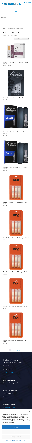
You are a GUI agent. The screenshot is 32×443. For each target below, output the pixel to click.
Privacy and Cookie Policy (12, 440)
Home (4, 28)
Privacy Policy (22, 440)
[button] (29, 411)
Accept (16, 427)
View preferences (16, 436)
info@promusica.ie (8, 372)
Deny (16, 432)
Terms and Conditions (9, 407)
